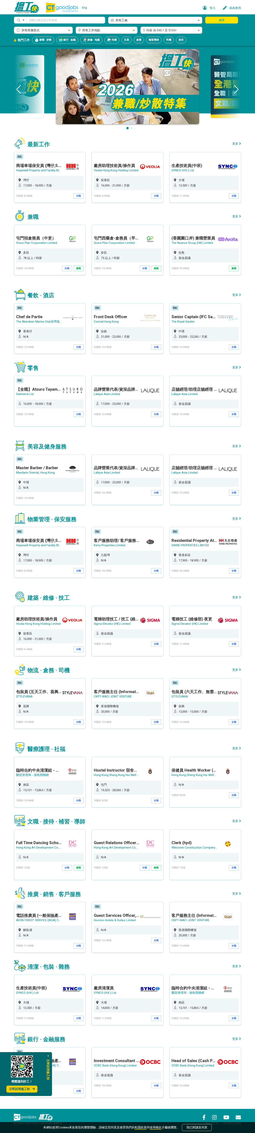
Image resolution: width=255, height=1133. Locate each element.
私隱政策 (141, 1127)
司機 (168, 39)
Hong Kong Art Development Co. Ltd (40, 847)
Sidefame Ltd (25, 394)
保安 (181, 39)
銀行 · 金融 (69, 39)
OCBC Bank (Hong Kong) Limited (115, 1065)
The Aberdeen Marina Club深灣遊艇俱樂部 (44, 321)
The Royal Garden (183, 321)
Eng (84, 7)
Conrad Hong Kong (106, 321)
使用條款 (156, 1127)
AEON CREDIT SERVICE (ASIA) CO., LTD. (42, 920)
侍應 (114, 39)
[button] (20, 20)
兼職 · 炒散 (45, 39)
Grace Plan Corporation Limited (36, 243)
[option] (50, 177)
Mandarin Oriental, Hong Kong (35, 472)
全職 (78, 195)
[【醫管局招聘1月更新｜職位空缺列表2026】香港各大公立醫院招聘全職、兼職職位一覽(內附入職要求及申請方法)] (127, 86)
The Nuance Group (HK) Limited (192, 243)
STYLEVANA (24, 696)
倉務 (138, 39)
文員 (126, 39)
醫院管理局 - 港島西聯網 (32, 775)
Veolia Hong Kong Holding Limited (116, 170)
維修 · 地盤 (93, 39)
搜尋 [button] (222, 20)
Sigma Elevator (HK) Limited (112, 624)
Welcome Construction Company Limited (199, 847)
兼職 (78, 268)
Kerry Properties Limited (109, 545)
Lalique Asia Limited (107, 394)
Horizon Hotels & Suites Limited (115, 920)
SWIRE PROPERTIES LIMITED (190, 545)
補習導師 (154, 39)
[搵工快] (45, 1116)
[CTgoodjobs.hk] (25, 1116)
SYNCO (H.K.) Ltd (183, 170)
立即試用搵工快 (19, 1089)
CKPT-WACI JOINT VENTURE (113, 696)
